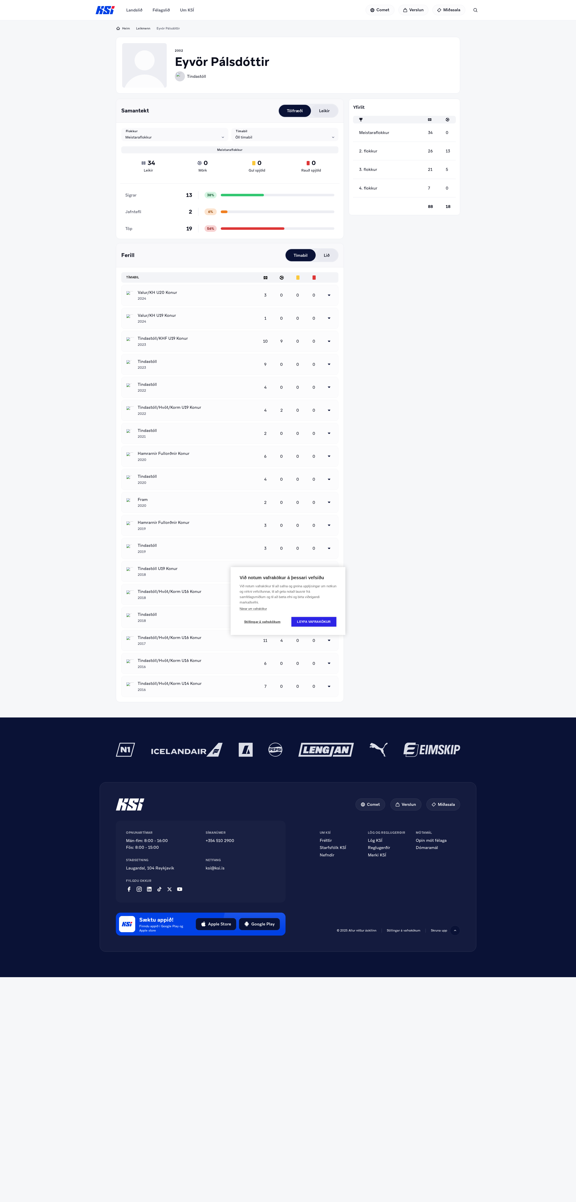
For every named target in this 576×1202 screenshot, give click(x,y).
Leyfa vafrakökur (314, 621)
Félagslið (161, 10)
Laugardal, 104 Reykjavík (150, 868)
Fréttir (326, 840)
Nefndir (327, 855)
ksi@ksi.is (215, 868)
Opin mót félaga (431, 840)
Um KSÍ (187, 10)
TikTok (159, 889)
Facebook (129, 889)
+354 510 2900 (220, 840)
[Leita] (475, 10)
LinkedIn (149, 889)
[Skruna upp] (455, 930)
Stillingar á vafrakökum (262, 621)
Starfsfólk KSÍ (333, 847)
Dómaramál (427, 847)
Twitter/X (169, 889)
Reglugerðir (379, 847)
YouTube (180, 889)
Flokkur (132, 131)
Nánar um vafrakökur (253, 608)
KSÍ (105, 10)
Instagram (139, 889)
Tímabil (242, 131)
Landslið (134, 10)
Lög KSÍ (375, 840)
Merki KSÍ (377, 855)
